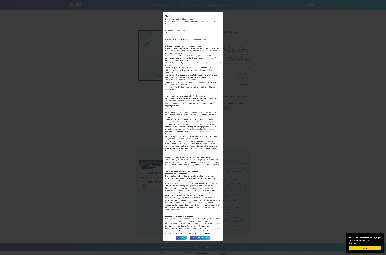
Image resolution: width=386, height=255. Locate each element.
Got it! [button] (365, 248)
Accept (181, 238)
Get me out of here (200, 238)
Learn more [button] (353, 243)
